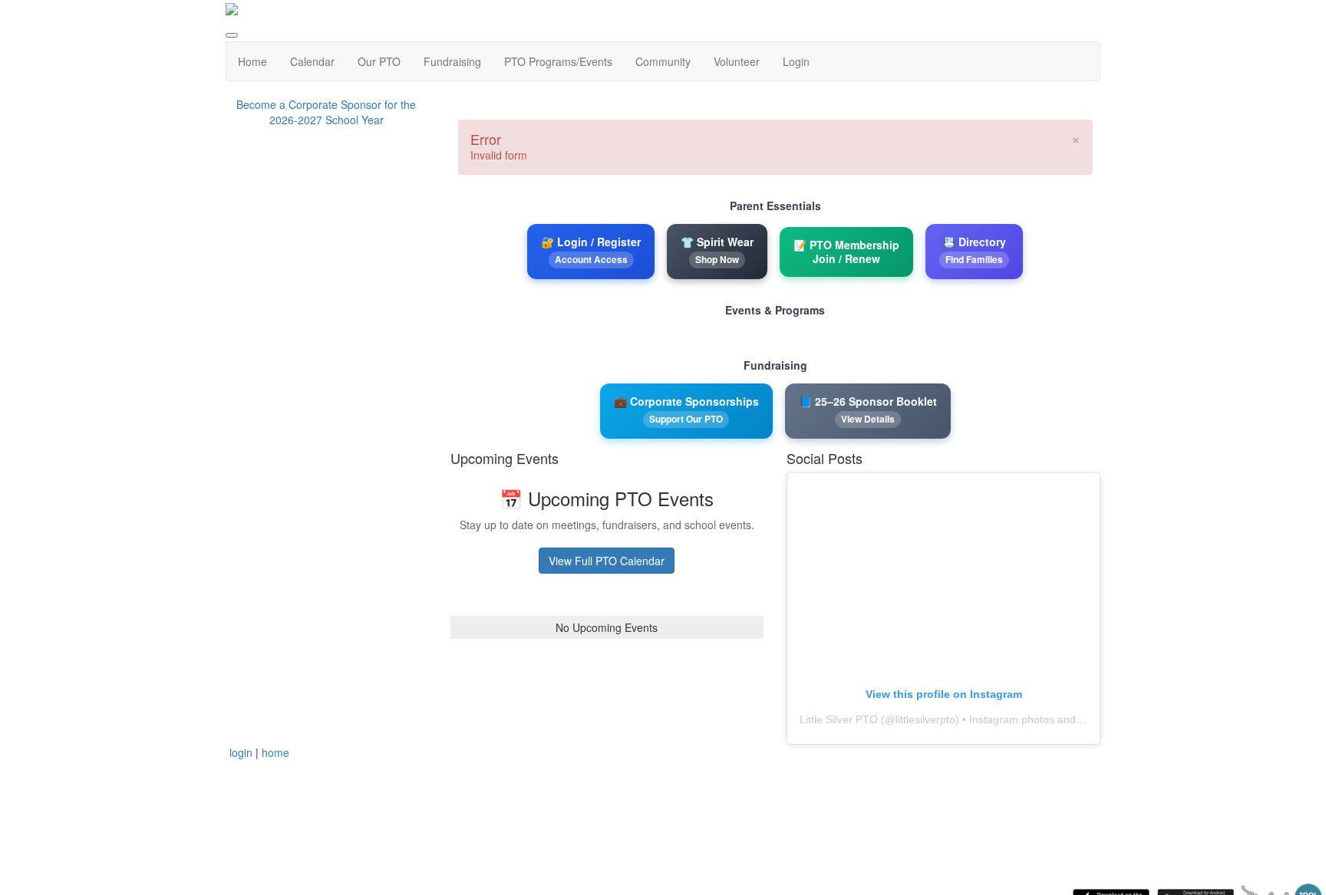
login (240, 752)
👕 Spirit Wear (717, 250)
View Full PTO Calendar (607, 560)
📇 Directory (974, 250)
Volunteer (737, 61)
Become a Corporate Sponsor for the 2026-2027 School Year (326, 112)
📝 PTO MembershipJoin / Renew (846, 251)
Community (663, 61)
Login (796, 61)
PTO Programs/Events (558, 61)
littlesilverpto (925, 719)
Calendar (312, 61)
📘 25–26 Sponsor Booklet (868, 409)
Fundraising (452, 61)
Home (252, 61)
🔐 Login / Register (591, 250)
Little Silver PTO (839, 719)
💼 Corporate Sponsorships (686, 409)
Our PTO (379, 61)
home (275, 752)
